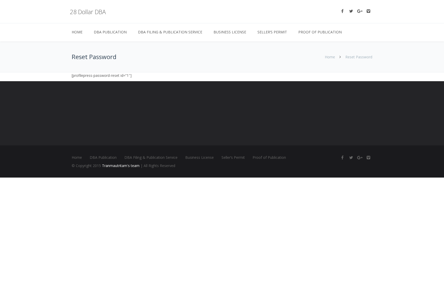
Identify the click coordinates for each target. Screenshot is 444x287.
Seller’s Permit (272, 32)
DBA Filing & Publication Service (170, 32)
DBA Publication (110, 32)
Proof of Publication (320, 32)
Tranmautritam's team (121, 165)
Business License (230, 32)
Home (77, 32)
